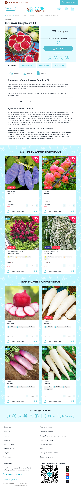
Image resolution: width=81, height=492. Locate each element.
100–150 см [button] (50, 257)
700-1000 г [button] (50, 327)
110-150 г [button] (12, 327)
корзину (60, 48)
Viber (53, 416)
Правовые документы (10, 480)
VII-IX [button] (28, 257)
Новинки (6, 432)
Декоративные (8, 444)
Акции (42, 448)
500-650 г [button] (12, 387)
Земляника (7, 457)
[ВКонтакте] (50, 58)
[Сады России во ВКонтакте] (20, 416)
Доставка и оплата (46, 432)
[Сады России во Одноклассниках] (31, 416)
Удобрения (44, 66)
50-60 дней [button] (22, 387)
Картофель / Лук (9, 448)
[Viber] (61, 58)
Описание (12, 66)
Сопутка (6, 453)
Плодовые (7, 440)
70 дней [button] (59, 327)
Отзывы (59, 66)
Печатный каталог (46, 440)
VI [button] (47, 259)
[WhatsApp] (67, 58)
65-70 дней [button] (22, 327)
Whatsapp (68, 416)
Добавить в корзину (17, 211)
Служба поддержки (47, 457)
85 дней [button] (67, 387)
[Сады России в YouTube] (25, 416)
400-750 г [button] (58, 387)
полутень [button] (20, 257)
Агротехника (27, 66)
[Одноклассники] (55, 58)
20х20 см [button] (31, 327)
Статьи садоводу (46, 444)
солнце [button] (59, 257)
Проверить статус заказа (49, 453)
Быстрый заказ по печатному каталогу (54, 436)
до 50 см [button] (49, 387)
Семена (6, 436)
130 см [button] (12, 257)
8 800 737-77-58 (14, 474)
